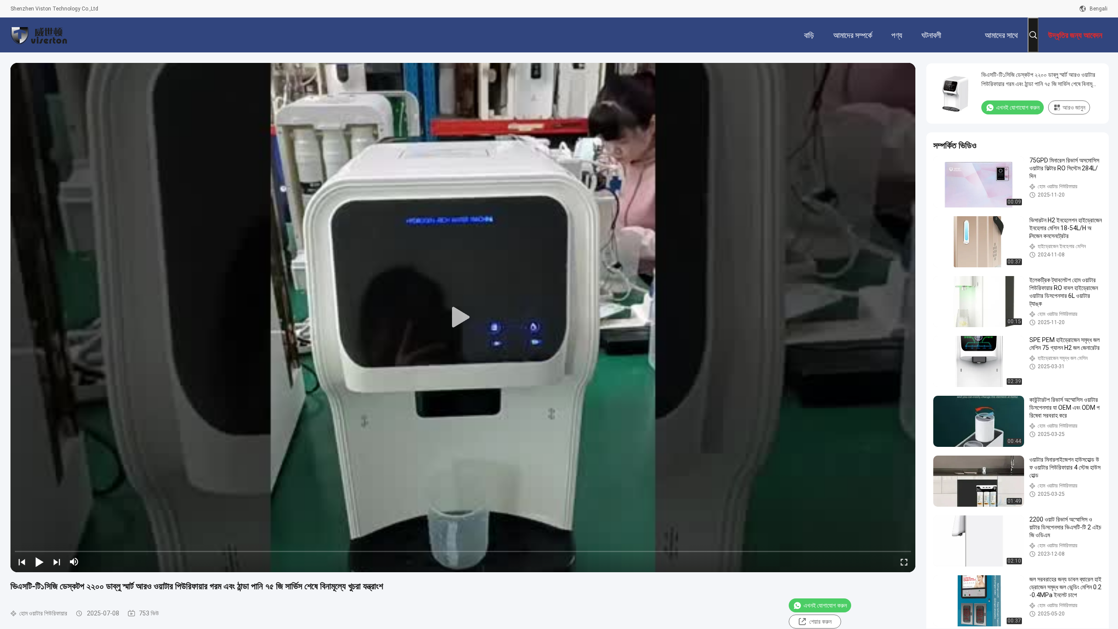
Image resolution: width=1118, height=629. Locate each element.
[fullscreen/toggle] (904, 561)
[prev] (22, 561)
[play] (463, 317)
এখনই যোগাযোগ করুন (825, 605)
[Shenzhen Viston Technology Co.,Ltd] (38, 34)
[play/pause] (39, 561)
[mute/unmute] (74, 561)
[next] (57, 561)
